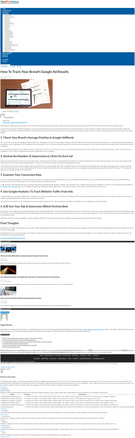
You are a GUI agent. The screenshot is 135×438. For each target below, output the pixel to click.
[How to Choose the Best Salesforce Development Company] (8, 295)
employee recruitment (84, 350)
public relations (10, 352)
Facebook (7, 25)
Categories (6, 14)
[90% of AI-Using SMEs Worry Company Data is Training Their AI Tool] (8, 253)
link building (116, 350)
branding (23, 350)
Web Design (8, 48)
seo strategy (37, 352)
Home (4, 9)
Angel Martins (9, 117)
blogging (18, 350)
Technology (8, 46)
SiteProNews (45, 358)
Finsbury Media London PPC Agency (93, 329)
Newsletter (6, 12)
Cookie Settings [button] (5, 367)
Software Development (71, 352)
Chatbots (30, 350)
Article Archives (7, 10)
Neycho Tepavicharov (5, 281)
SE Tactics (7, 38)
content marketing (36, 350)
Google (7, 28)
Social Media (8, 43)
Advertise (5, 55)
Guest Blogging (7, 53)
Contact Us (83, 355)
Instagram (107, 350)
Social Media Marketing (11, 45)
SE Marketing (8, 35)
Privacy (90, 355)
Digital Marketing (63, 350)
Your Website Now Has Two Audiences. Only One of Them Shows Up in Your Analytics (30, 277)
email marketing (77, 350)
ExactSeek (37, 358)
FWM (90, 350)
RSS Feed (5, 56)
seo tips (41, 352)
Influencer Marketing (102, 350)
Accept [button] (13, 367)
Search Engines (9, 33)
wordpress (109, 352)
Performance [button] (4, 414)
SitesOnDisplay (62, 358)
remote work (16, 352)
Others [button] (2, 431)
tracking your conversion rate (11, 186)
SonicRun (75, 358)
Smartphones (8, 41)
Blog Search (53, 358)
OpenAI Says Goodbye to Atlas (11, 347)
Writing (7, 51)
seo (35, 352)
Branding (7, 18)
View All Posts (4, 312)
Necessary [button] (3, 387)
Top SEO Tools (67, 355)
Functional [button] (3, 409)
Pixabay (16, 111)
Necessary (5, 389)
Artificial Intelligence (6, 350)
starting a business (79, 352)
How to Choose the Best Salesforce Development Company (20, 298)
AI (1, 350)
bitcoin (16, 350)
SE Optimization (9, 36)
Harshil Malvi (3, 302)
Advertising (8, 15)
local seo (119, 350)
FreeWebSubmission (85, 358)
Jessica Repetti (4, 260)
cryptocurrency (44, 350)
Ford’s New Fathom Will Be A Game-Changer (15, 343)
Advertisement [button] (5, 425)
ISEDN (69, 358)
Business (7, 20)
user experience (84, 352)
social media (52, 352)
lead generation (111, 350)
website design (105, 352)
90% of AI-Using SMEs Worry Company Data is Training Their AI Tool (24, 256)
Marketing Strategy (4, 352)
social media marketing (60, 352)
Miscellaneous (9, 32)
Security (7, 40)
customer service (50, 350)
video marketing (89, 352)
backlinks (12, 350)
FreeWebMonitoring (98, 358)
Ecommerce (8, 22)
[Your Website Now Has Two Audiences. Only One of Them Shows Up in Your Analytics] (8, 274)
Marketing (8, 30)
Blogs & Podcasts (10, 17)
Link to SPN (58, 355)
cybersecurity (55, 350)
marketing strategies (131, 350)
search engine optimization (24, 352)
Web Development (10, 50)
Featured (7, 27)
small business (45, 352)
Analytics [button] (3, 420)
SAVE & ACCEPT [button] (5, 437)
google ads (96, 350)
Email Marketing (9, 23)
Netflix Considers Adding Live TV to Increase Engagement (19, 340)
